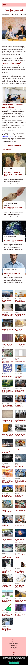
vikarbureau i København (7, 136)
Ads (14, 654)
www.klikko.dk (15, 649)
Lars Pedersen (13, 236)
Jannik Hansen (14, 14)
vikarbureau (23, 14)
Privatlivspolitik (16, 663)
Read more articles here (14, 145)
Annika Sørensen (13, 203)
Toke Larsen (12, 168)
